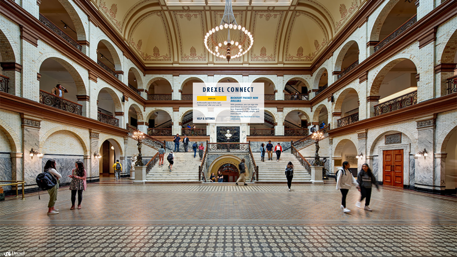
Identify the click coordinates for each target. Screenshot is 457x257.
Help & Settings (206, 118)
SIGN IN (211, 98)
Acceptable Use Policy (240, 251)
